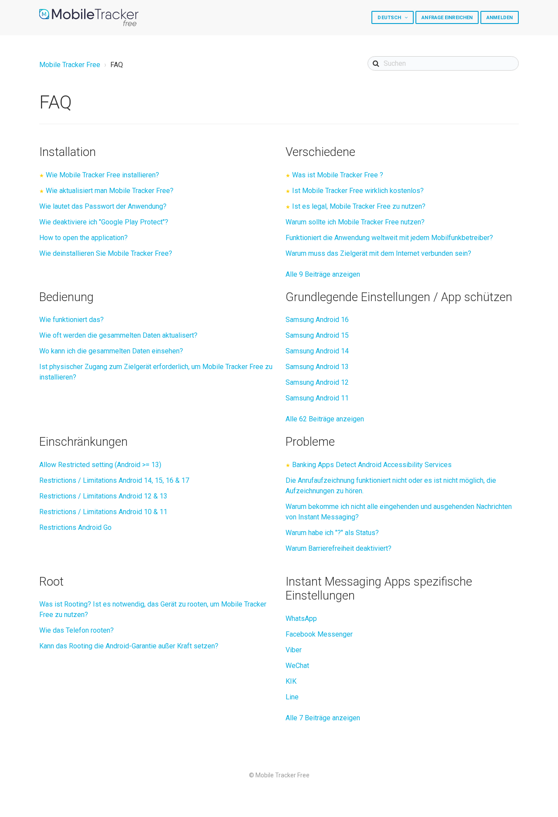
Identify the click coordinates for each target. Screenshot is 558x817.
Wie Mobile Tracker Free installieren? (102, 175)
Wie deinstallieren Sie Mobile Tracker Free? (105, 253)
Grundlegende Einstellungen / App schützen (399, 297)
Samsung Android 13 (317, 367)
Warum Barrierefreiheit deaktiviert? (338, 548)
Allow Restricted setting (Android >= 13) (100, 465)
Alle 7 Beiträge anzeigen (323, 718)
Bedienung (66, 297)
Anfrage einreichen (447, 17)
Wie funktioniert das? (71, 319)
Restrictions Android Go (75, 527)
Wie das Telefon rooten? (76, 630)
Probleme (310, 442)
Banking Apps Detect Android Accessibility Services (372, 465)
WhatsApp (301, 618)
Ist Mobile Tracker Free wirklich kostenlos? (358, 190)
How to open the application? (83, 238)
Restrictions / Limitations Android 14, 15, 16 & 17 (114, 480)
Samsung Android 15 (317, 335)
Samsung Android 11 (317, 398)
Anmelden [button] (500, 17)
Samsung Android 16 (317, 319)
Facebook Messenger (319, 634)
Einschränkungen (83, 442)
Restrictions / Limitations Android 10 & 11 (103, 512)
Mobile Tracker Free (69, 65)
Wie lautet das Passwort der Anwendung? (103, 206)
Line (292, 697)
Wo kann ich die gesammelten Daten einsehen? (111, 351)
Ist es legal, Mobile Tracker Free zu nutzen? (358, 206)
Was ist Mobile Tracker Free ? (337, 175)
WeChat (297, 665)
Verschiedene (320, 152)
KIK (291, 681)
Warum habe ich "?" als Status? (332, 533)
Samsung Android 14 (317, 351)
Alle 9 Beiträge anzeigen (323, 274)
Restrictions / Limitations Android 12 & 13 (103, 496)
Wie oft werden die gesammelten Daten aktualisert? (118, 335)
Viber (294, 650)
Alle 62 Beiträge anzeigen (325, 419)
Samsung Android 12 (317, 382)
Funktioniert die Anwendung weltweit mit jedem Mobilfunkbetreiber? (389, 238)
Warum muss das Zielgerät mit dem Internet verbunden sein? (378, 253)
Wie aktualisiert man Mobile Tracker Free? (110, 190)
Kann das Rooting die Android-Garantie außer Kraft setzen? (128, 646)
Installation (67, 152)
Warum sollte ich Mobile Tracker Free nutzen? (355, 222)
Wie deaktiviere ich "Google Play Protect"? (103, 222)
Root (51, 582)
